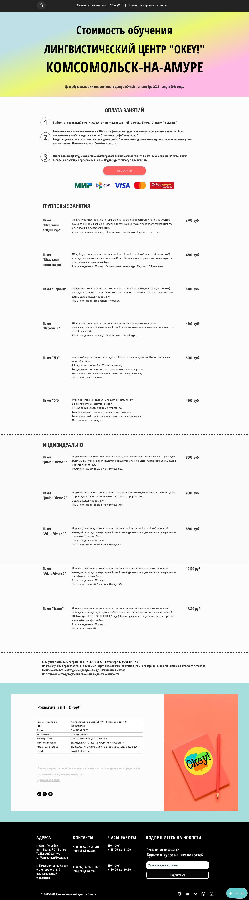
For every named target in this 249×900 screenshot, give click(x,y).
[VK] (39, 794)
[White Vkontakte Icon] (187, 893)
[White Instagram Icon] (211, 893)
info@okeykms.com (84, 851)
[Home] (41, 5)
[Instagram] (50, 794)
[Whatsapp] (45, 794)
